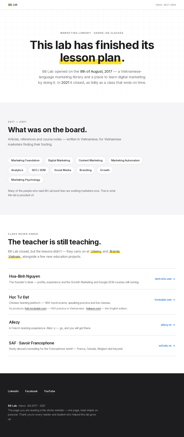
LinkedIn (13, 391)
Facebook (31, 391)
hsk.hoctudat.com (35, 308)
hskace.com (93, 308)
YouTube (49, 391)
